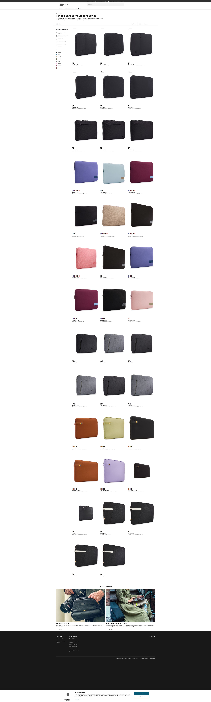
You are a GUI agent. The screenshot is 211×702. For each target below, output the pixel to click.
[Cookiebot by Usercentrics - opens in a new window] (67, 700)
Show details (77, 699)
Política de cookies (135, 658)
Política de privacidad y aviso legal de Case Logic (123, 658)
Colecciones (72, 8)
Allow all (141, 693)
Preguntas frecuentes (60, 638)
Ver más (62, 630)
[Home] (73, 5)
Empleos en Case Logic (73, 644)
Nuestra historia (72, 638)
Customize (141, 696)
